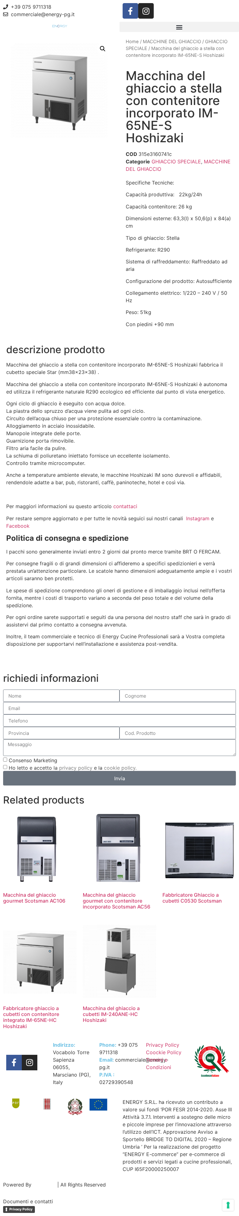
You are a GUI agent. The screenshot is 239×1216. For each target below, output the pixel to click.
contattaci (125, 506)
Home (132, 41)
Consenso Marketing (33, 760)
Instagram (197, 518)
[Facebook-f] (130, 11)
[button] (179, 27)
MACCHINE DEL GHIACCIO (172, 41)
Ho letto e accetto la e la (73, 768)
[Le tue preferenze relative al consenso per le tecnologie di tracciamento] (228, 1205)
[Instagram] (146, 11)
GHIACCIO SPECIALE (176, 161)
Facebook (18, 526)
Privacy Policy (20, 1209)
